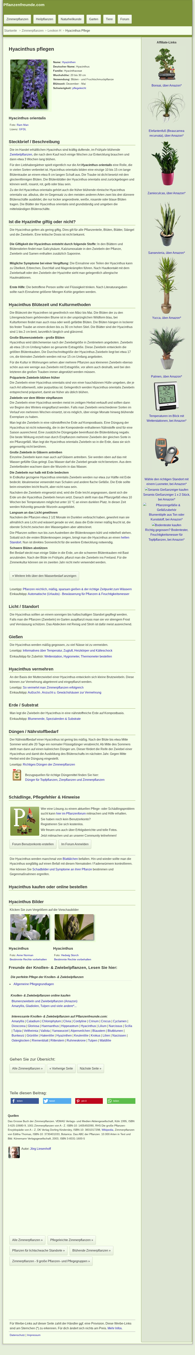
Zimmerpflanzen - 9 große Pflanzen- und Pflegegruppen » (51, 1261)
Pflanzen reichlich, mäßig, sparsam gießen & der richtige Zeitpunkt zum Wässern (77, 589)
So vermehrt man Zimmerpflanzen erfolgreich (53, 687)
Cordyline (79, 1021)
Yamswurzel (60, 1030)
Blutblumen (115, 1030)
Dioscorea (19, 1026)
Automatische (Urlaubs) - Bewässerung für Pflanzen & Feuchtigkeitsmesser (78, 594)
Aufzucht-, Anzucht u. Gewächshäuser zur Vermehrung (64, 692)
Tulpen (92, 1040)
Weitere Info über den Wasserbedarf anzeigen (44, 575)
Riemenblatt (40, 1040)
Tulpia (17, 1030)
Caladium (33, 1021)
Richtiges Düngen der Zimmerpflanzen (49, 764)
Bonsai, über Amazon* (167, 85)
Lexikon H (54, 30)
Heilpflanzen (44, 19)
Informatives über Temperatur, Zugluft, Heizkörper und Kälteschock (67, 650)
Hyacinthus (88, 1026)
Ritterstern (57, 1040)
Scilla (128, 1026)
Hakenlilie (47, 1035)
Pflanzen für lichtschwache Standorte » (38, 1250)
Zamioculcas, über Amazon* (166, 193)
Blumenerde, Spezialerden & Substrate (54, 718)
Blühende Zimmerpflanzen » (91, 1250)
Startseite (10, 30)
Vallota (45, 1030)
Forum (124, 19)
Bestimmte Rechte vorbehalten (28, 959)
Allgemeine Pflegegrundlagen (34, 984)
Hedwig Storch (70, 955)
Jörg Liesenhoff (40, 1148)
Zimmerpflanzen (17, 19)
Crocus (106, 1021)
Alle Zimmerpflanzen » (27, 1068)
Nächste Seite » (90, 1068)
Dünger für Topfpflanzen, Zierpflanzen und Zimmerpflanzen (65, 779)
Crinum (94, 1021)
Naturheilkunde (71, 19)
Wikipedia (107, 1129)
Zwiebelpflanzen (21, 154)
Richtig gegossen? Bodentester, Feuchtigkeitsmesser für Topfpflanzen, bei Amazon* (166, 534)
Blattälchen (70, 858)
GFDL (22, 129)
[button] (25, 1101)
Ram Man (23, 124)
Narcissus (115, 1026)
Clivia (67, 1021)
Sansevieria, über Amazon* (166, 252)
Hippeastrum (69, 1026)
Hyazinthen (69, 62)
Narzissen (119, 1035)
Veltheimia (31, 1030)
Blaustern (98, 1030)
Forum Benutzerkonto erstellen (33, 844)
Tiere (109, 19)
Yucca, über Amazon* (166, 317)
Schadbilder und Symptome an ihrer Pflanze (62, 869)
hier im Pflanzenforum (71, 813)
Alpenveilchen (80, 1030)
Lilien (106, 1035)
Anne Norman (25, 955)
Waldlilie (105, 1040)
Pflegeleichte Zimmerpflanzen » (71, 1240)
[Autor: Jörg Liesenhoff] (14, 1157)
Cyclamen (120, 1021)
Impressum (34, 1335)
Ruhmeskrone (76, 1040)
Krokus (95, 1035)
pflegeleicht (79, 88)
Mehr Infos (115, 1328)
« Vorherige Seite (61, 1068)
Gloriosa (33, 1026)
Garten (93, 19)
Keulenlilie (81, 1035)
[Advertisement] (72, 1198)
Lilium (102, 1026)
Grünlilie (32, 1035)
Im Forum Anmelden (75, 844)
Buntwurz (18, 1035)
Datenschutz (17, 1335)
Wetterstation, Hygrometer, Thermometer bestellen (78, 656)
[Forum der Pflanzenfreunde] (25, 835)
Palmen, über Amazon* (166, 376)
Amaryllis (18, 1021)
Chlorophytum (51, 1021)
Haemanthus (50, 1026)
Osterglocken (21, 1040)
